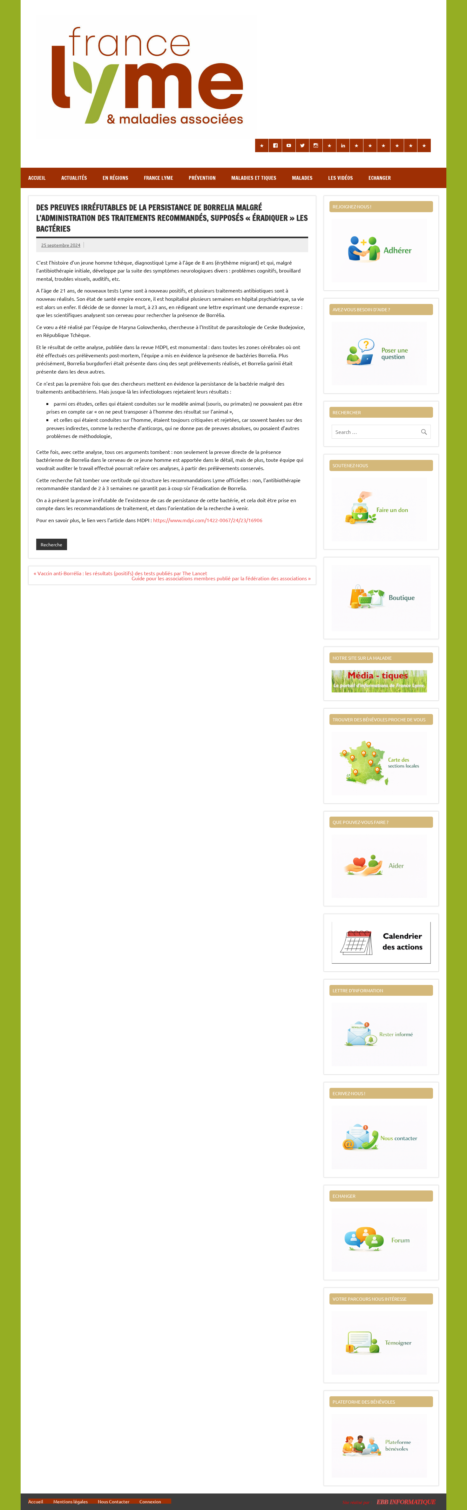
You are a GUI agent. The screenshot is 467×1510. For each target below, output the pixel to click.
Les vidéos (340, 177)
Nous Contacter (113, 1501)
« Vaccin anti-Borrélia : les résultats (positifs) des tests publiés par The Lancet (120, 573)
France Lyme (158, 177)
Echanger (380, 177)
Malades (302, 177)
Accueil (37, 177)
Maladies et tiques (253, 177)
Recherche (51, 544)
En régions (115, 177)
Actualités (74, 177)
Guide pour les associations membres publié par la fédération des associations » (221, 578)
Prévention (202, 177)
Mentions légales (70, 1501)
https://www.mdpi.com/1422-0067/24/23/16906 (207, 520)
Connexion (150, 1501)
